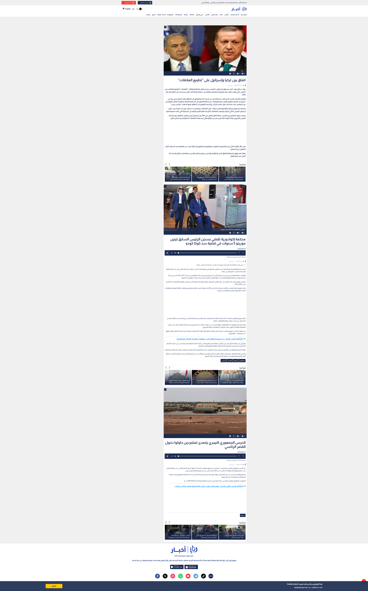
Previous (169, 164)
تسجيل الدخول (144, 2)
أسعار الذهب (234, 14)
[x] (165, 576)
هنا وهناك (178, 14)
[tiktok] (203, 576)
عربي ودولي (199, 14)
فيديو (153, 14)
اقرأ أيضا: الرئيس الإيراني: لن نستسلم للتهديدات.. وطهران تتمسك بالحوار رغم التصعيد (209, 339)
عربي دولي (230, 85)
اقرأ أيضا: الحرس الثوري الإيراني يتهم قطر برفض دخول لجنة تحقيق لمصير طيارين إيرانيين (209, 486)
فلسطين (214, 14)
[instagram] (172, 576)
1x (171, 253)
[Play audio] (167, 253)
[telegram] (195, 576)
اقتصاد (191, 14)
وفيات (148, 14)
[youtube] (188, 576)
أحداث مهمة (161, 14)
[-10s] (239, 253)
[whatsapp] (180, 576)
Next (166, 164)
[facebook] (157, 576)
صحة (221, 14)
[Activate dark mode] (139, 8)
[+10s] (243, 253)
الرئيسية (244, 14)
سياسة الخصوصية (299, 587)
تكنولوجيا (170, 14)
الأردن (226, 14)
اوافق (54, 586)
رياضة (186, 14)
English (128, 9)
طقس (207, 14)
